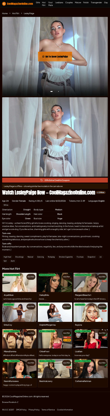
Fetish (86, 2)
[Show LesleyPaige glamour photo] (58, 91)
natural (30, 257)
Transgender (96, 2)
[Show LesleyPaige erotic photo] (51, 91)
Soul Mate (50, 3)
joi (100, 257)
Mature (78, 2)
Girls (38, 2)
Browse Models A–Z (10, 402)
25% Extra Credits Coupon (58, 181)
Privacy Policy (34, 410)
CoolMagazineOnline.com (18, 4)
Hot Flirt (44, 3)
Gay (106, 2)
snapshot (91, 257)
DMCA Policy (21, 410)
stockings (19, 257)
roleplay (51, 257)
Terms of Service (48, 410)
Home (5, 13)
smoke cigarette (66, 257)
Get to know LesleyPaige (58, 57)
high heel (7, 257)
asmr (13, 261)
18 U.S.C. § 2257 (8, 410)
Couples (69, 2)
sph (5, 261)
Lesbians (59, 2)
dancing (40, 257)
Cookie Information (65, 410)
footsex (80, 257)
